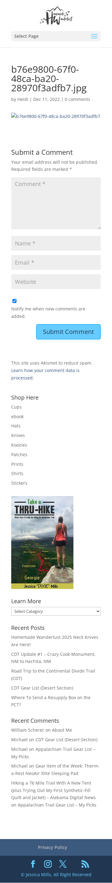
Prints (17, 464)
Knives (18, 435)
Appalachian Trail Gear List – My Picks (57, 805)
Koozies (19, 445)
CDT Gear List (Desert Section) (42, 688)
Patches (19, 454)
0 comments (77, 99)
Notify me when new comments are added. (48, 312)
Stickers (19, 483)
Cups (16, 407)
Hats (16, 426)
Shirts (17, 473)
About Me (62, 730)
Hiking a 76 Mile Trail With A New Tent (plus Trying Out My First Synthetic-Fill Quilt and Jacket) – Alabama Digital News (53, 790)
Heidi (22, 99)
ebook (17, 416)
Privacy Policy (52, 847)
